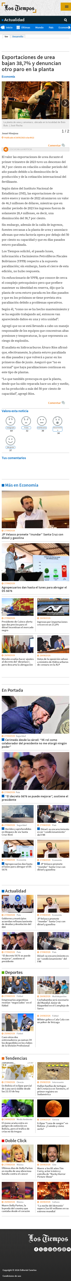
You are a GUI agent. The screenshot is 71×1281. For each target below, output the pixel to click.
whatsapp (45, 1249)
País (51, 27)
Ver (7, 36)
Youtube (55, 1249)
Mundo (39, 27)
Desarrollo (17, 36)
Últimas (25, 27)
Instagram (50, 1249)
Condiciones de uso (12, 1275)
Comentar (54, 145)
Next (69, 27)
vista (4, 695)
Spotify (69, 1249)
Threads (64, 1249)
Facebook (36, 1249)
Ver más (6, 490)
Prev (1, 27)
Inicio (9, 27)
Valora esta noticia (15, 411)
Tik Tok (59, 1249)
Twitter (41, 1249)
